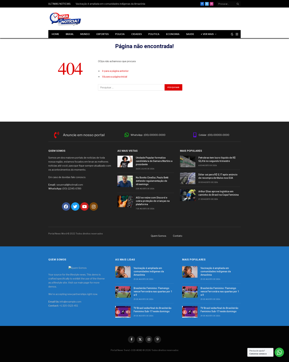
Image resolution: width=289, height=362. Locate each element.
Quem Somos (158, 235)
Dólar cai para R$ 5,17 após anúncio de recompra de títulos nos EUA (217, 176)
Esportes (103, 34)
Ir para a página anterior (115, 71)
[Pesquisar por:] (131, 87)
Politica (153, 34)
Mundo (85, 34)
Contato (177, 235)
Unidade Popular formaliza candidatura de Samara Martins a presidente (154, 161)
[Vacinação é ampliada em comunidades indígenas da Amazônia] (123, 272)
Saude (190, 34)
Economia (172, 34)
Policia (120, 34)
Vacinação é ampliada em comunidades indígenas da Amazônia (110, 3)
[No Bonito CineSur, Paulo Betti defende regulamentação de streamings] (125, 181)
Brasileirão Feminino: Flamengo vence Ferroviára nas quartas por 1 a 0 (153, 291)
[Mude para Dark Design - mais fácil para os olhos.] (232, 34)
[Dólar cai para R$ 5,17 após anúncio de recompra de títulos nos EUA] (187, 178)
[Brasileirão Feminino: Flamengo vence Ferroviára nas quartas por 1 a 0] (123, 292)
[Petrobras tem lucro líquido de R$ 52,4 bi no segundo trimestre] (187, 161)
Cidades (136, 34)
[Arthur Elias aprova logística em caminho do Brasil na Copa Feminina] (187, 195)
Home (55, 34)
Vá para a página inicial (114, 76)
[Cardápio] (237, 34)
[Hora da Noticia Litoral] (65, 19)
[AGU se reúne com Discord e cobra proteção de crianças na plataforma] (125, 201)
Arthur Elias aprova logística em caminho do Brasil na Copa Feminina (218, 193)
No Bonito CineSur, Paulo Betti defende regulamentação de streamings (152, 181)
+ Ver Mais (207, 34)
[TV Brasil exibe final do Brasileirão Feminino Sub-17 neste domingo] (123, 312)
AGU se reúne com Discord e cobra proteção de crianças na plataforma (153, 201)
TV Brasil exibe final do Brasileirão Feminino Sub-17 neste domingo (152, 310)
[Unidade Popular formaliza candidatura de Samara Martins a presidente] (125, 161)
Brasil (70, 34)
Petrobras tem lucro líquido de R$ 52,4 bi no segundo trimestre (216, 159)
